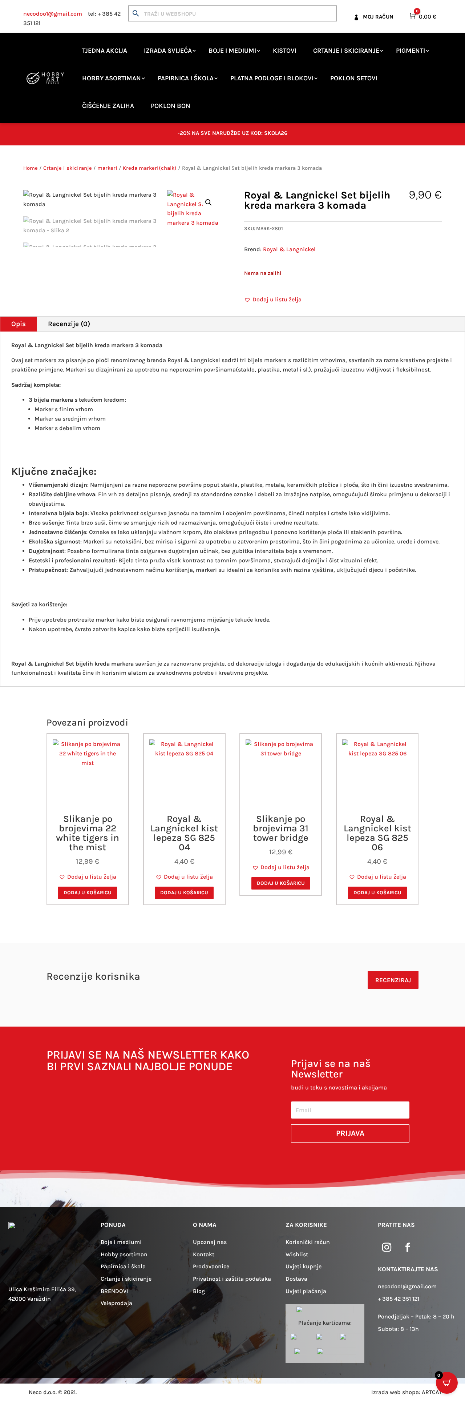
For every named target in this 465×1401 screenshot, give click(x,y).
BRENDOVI (114, 1291)
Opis (18, 324)
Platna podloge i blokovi (272, 78)
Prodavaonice (211, 1266)
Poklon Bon (170, 106)
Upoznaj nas (210, 1242)
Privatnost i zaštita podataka (232, 1278)
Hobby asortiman (111, 78)
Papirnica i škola (186, 78)
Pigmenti (410, 51)
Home (30, 168)
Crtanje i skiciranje (346, 51)
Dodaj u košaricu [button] (88, 893)
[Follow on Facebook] (408, 1248)
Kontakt (203, 1254)
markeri (107, 168)
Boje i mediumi (232, 51)
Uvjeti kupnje (304, 1266)
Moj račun (378, 16)
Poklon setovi (353, 78)
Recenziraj (393, 980)
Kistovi (284, 51)
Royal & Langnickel (289, 249)
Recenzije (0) (69, 324)
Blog (199, 1291)
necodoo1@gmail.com (52, 13)
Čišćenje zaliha (108, 106)
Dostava (296, 1278)
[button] (208, 202)
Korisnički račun (308, 1242)
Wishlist (297, 1254)
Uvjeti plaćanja (306, 1291)
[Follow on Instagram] (387, 1248)
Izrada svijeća (168, 51)
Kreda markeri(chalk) (150, 168)
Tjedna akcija (104, 51)
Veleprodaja (116, 1303)
